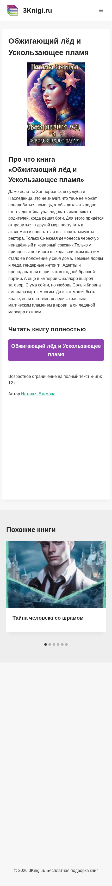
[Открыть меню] (101, 10)
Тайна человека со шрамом (48, 618)
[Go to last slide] (15, 591)
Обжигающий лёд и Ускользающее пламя (56, 350)
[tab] (45, 644)
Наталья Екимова (38, 394)
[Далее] (96, 591)
